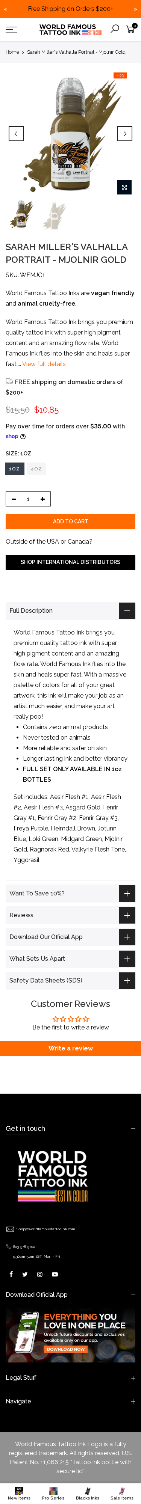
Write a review (71, 1058)
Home (12, 52)
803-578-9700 (24, 1257)
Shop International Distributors (70, 562)
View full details (43, 364)
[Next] (124, 133)
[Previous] (16, 133)
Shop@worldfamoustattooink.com (46, 1239)
